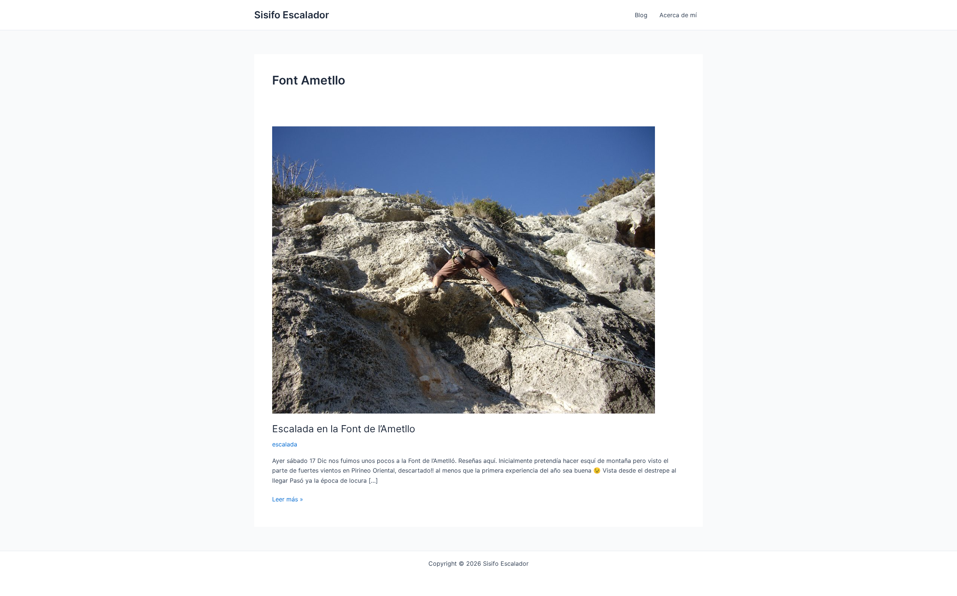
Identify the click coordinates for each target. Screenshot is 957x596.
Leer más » (287, 498)
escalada (284, 444)
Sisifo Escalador (291, 15)
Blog (641, 15)
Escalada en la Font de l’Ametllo (343, 428)
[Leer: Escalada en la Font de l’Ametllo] (463, 269)
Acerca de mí (678, 15)
